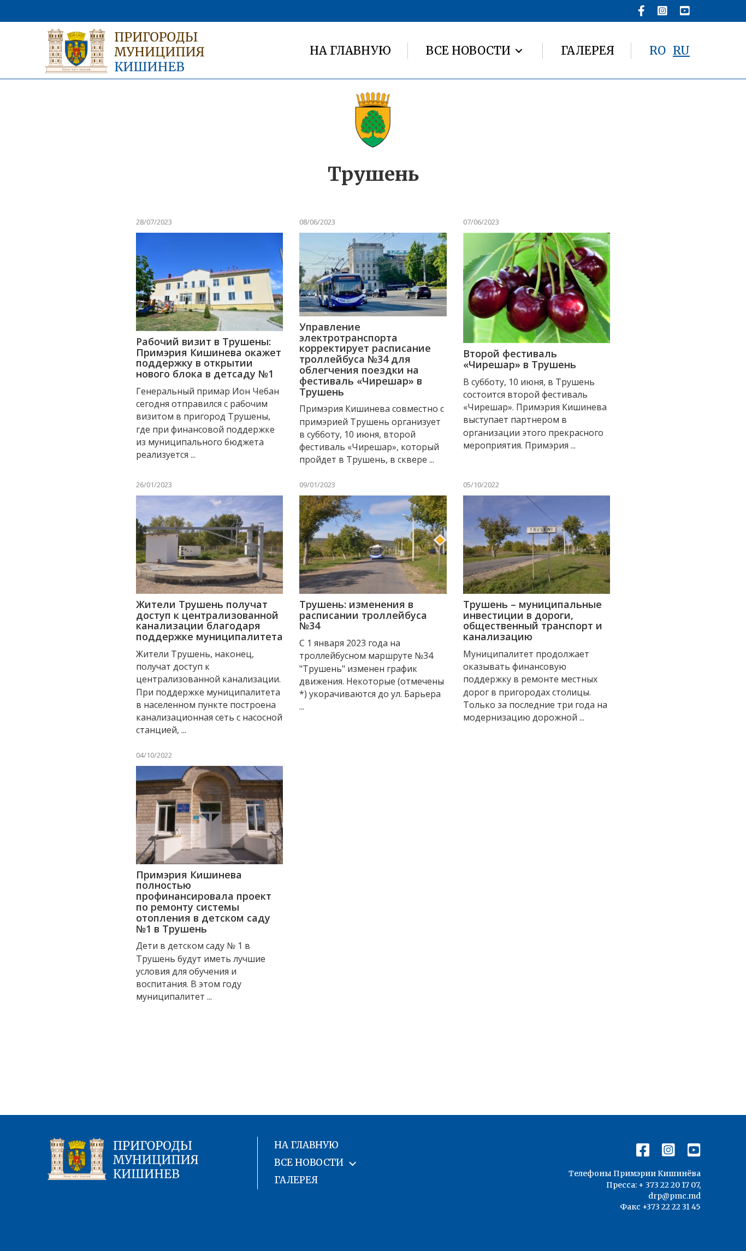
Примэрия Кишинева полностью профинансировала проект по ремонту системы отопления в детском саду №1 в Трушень (203, 901)
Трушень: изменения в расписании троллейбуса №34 (363, 615)
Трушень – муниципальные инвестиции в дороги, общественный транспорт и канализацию (532, 620)
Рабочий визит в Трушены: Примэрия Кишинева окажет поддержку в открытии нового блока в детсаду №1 (208, 357)
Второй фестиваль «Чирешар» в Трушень (519, 359)
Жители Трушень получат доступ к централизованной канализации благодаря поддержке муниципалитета (209, 620)
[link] (350, 51)
